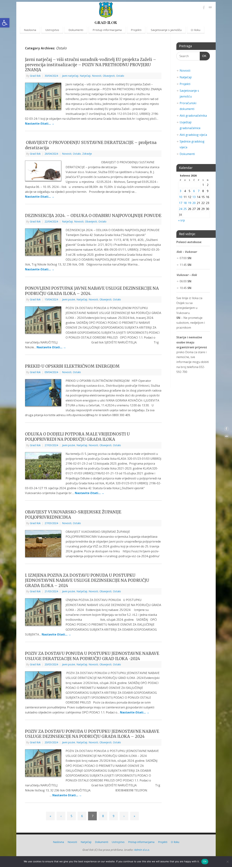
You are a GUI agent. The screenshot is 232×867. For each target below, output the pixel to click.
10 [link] (180, 197)
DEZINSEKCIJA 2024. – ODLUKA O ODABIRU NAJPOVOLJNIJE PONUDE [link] (93, 215)
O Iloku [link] (195, 30)
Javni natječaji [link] (70, 75)
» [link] (134, 816)
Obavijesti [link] (109, 75)
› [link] (124, 816)
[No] (227, 861)
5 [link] (71, 816)
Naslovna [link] (30, 30)
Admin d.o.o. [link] (142, 849)
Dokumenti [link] (76, 30)
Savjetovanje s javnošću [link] (166, 30)
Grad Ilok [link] (35, 75)
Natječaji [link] (85, 75)
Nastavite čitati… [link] (39, 124)
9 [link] (113, 816)
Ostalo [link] (120, 75)
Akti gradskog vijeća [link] (193, 135)
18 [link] (185, 203)
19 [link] (189, 203)
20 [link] (194, 203)
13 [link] (194, 197)
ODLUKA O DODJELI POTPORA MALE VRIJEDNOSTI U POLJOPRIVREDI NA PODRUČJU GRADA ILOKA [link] (77, 437)
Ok (204, 861)
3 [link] (180, 191)
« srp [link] (181, 220)
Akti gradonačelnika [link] (193, 116)
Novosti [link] (96, 75)
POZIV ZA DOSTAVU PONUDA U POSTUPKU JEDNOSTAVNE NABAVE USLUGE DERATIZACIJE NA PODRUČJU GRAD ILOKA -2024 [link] (92, 656)
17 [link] (180, 203)
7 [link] (198, 191)
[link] (4, 22)
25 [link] (185, 209)
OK (203, 56)
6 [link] (82, 816)
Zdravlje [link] (87, 153)
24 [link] (180, 209)
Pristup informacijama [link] (107, 30)
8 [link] (103, 816)
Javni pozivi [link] (68, 299)
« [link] (50, 816)
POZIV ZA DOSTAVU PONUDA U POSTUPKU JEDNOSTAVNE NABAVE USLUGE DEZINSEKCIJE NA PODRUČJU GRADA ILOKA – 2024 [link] (92, 734)
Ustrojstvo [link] (52, 30)
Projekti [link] (136, 30)
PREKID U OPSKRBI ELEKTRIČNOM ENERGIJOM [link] (72, 366)
